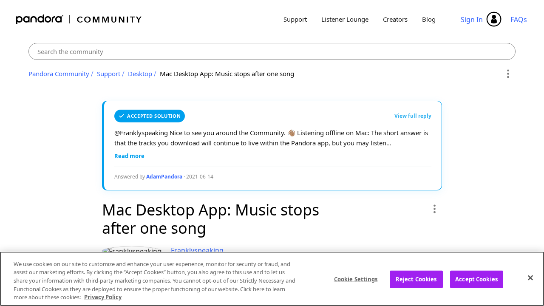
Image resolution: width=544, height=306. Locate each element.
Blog (429, 19)
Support (295, 19)
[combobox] (272, 51)
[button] (434, 209)
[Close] (530, 278)
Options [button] (508, 74)
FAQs (518, 19)
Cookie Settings (356, 279)
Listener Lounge (344, 19)
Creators (395, 19)
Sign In (472, 19)
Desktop (140, 73)
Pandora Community (79, 19)
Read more (129, 156)
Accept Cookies (476, 279)
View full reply (412, 115)
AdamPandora (164, 176)
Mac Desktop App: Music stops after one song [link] (227, 73)
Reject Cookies (416, 279)
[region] (272, 279)
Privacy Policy (103, 297)
